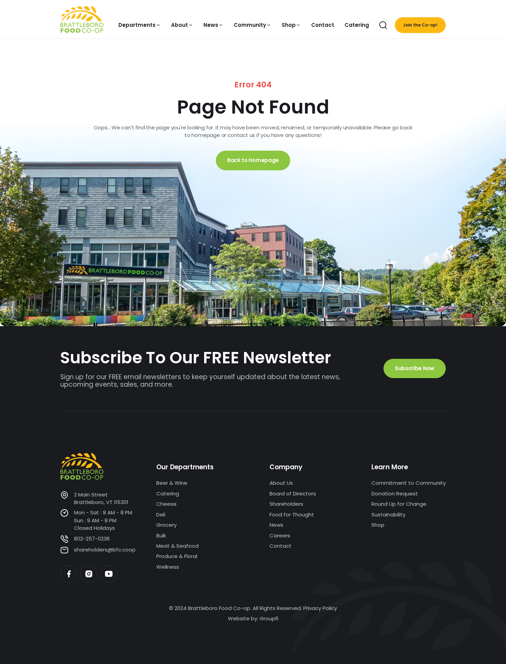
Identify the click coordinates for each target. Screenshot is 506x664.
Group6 (269, 618)
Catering (167, 493)
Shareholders (286, 503)
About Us (281, 482)
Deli (160, 514)
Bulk (161, 535)
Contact (281, 545)
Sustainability (388, 514)
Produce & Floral (176, 556)
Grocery (166, 524)
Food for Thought (292, 514)
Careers (280, 535)
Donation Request (394, 493)
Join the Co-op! (420, 25)
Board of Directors (293, 493)
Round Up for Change (398, 503)
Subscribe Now (414, 368)
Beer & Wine (171, 482)
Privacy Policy (320, 608)
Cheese (166, 503)
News (276, 524)
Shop (377, 524)
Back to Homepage (253, 160)
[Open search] (383, 25)
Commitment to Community (408, 482)
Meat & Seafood (177, 545)
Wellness (167, 566)
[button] (139, 25)
